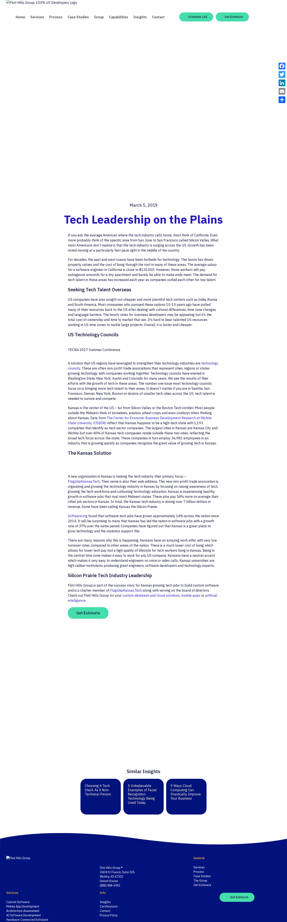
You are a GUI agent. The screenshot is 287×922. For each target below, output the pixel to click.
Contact (105, 911)
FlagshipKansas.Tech (84, 481)
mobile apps (190, 595)
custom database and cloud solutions (151, 595)
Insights (105, 902)
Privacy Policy (109, 915)
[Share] (282, 99)
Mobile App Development (22, 906)
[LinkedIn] (112, 858)
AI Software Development (23, 915)
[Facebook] (101, 858)
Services (199, 867)
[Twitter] (106, 858)
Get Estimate (202, 885)
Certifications (109, 906)
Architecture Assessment (22, 911)
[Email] (282, 91)
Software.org (77, 516)
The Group (200, 880)
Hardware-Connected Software (27, 920)
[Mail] (117, 858)
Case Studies (202, 876)
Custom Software (18, 902)
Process (199, 872)
